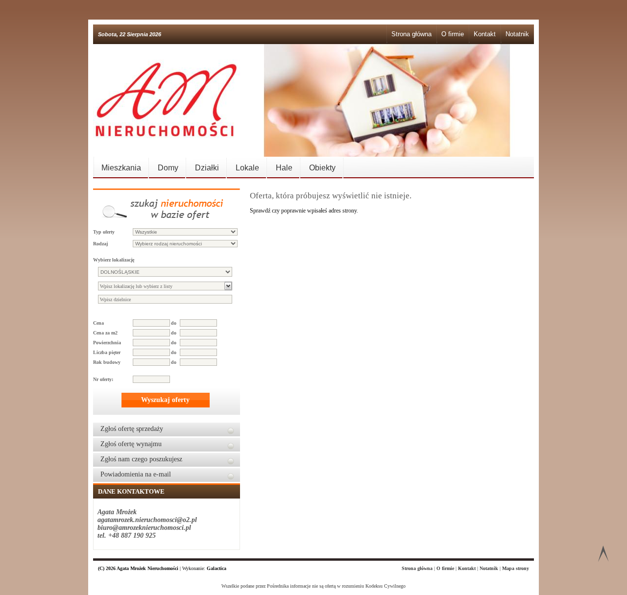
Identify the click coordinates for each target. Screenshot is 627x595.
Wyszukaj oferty (165, 400)
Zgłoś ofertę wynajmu (131, 444)
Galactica (216, 568)
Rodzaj (100, 243)
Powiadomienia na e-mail (135, 474)
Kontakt (485, 34)
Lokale (247, 168)
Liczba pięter (107, 352)
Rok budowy (107, 362)
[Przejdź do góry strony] (603, 556)
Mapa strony (515, 568)
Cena (98, 323)
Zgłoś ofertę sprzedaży (131, 428)
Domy (168, 168)
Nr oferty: (103, 379)
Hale (284, 168)
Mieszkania (121, 168)
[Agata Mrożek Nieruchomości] (166, 100)
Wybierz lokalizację (113, 259)
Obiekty (322, 168)
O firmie (452, 34)
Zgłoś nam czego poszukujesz (141, 459)
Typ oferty (104, 232)
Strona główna (411, 34)
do (173, 323)
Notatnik (517, 34)
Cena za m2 (105, 332)
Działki (207, 168)
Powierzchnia (107, 342)
